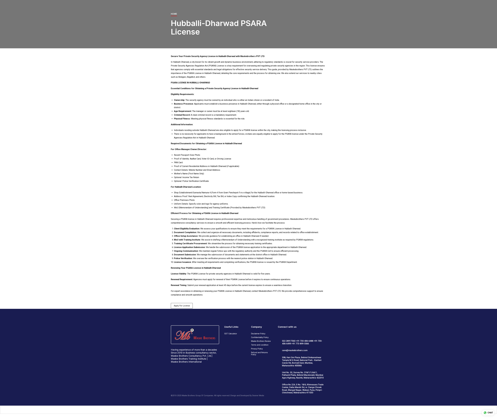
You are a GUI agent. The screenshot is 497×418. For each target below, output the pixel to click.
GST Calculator (230, 334)
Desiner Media (258, 395)
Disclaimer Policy (258, 334)
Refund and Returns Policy (259, 353)
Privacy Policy (257, 349)
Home (174, 14)
